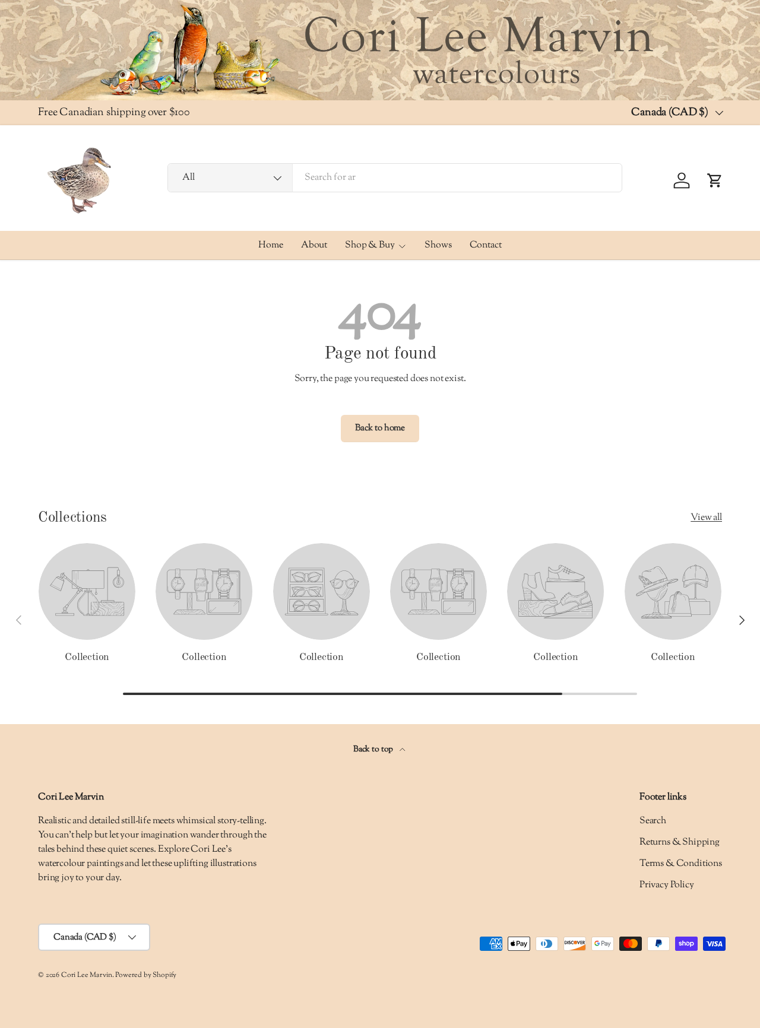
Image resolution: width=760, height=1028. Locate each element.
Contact (486, 245)
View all (706, 518)
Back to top (374, 749)
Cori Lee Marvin (86, 975)
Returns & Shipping (679, 842)
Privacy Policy (666, 885)
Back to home (380, 428)
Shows (438, 245)
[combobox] (395, 178)
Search (652, 821)
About (314, 245)
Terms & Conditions (680, 864)
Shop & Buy (369, 245)
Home (270, 245)
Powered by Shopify (145, 975)
